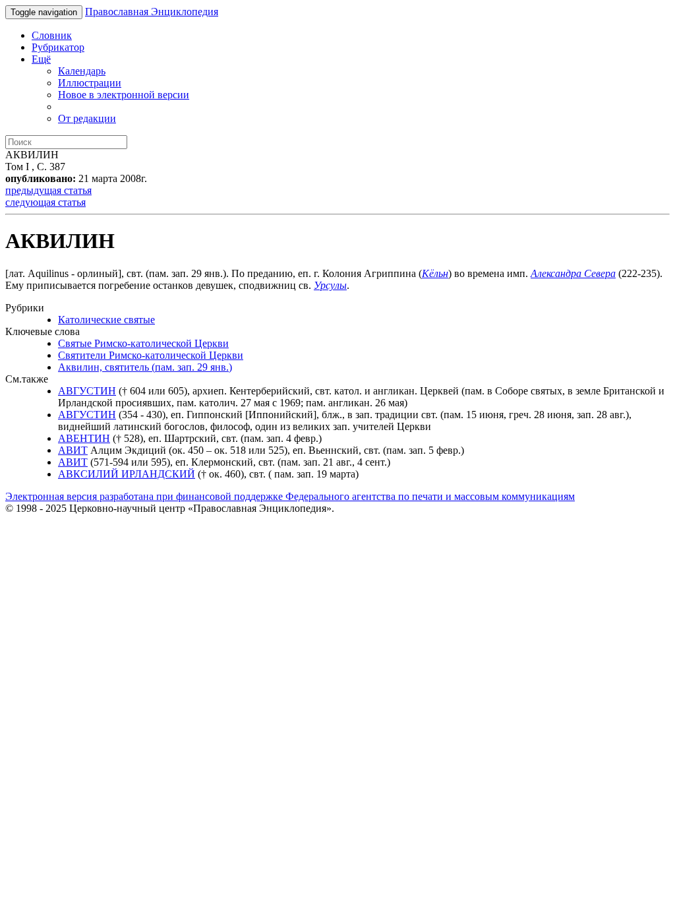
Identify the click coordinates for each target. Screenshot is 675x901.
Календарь (81, 71)
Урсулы (330, 285)
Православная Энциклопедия (151, 11)
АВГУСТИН (87, 390)
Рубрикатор (58, 47)
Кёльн (435, 273)
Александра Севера (573, 273)
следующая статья (45, 202)
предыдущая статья (48, 190)
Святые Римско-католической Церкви (143, 343)
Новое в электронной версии (123, 94)
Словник (52, 35)
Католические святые (106, 319)
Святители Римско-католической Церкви (150, 355)
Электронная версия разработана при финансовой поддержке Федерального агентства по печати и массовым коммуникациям (290, 496)
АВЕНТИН (84, 438)
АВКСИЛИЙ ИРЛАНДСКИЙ (126, 474)
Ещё (41, 59)
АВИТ (73, 450)
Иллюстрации (89, 82)
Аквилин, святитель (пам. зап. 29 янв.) (145, 367)
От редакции (87, 118)
